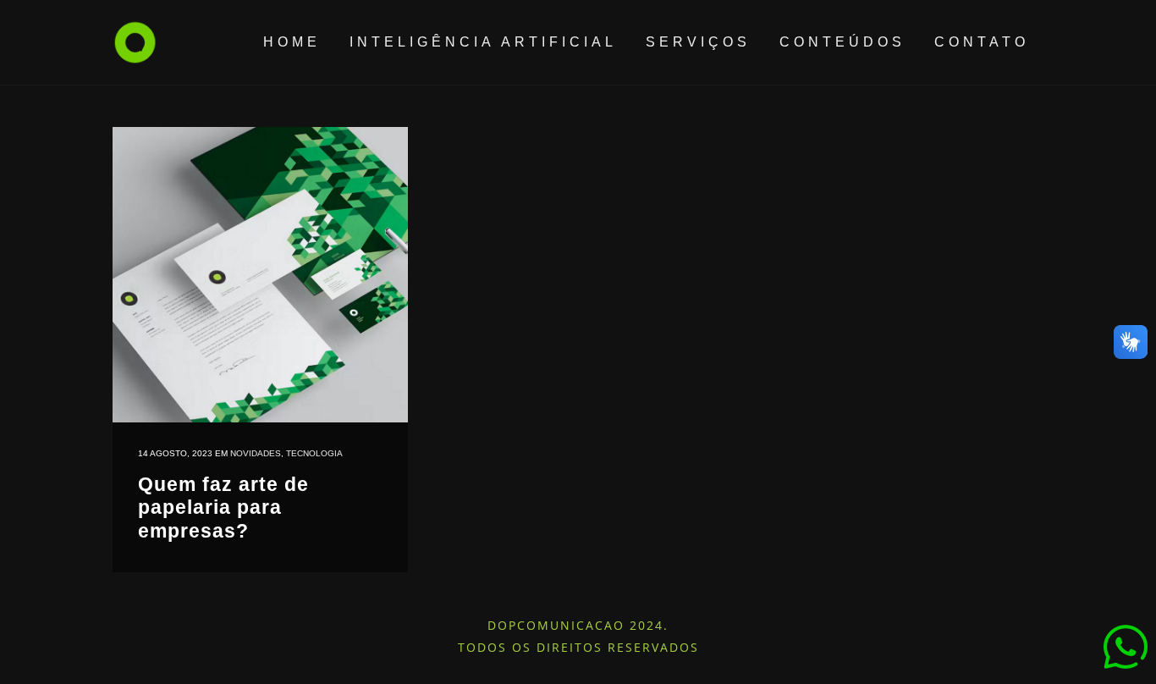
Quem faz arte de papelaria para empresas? (223, 507)
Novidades (255, 453)
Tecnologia (314, 453)
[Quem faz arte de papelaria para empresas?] (260, 274)
